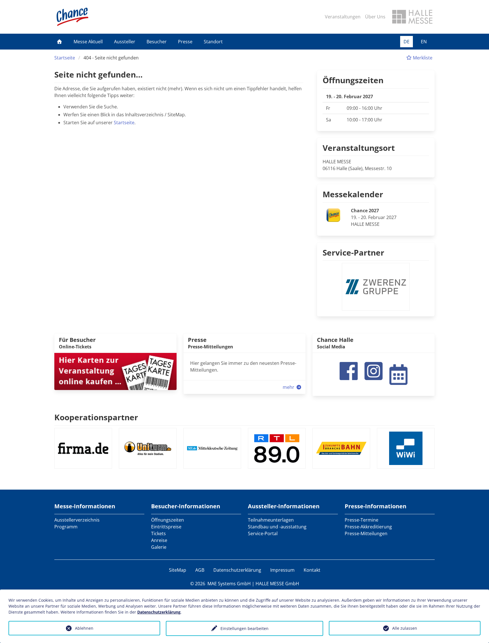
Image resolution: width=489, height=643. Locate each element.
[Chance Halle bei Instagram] (373, 370)
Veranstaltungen (343, 17)
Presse (185, 41)
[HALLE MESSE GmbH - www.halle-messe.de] (412, 16)
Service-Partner (353, 252)
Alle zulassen (404, 628)
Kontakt (312, 570)
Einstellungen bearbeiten (244, 628)
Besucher (157, 41)
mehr (289, 387)
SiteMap (177, 570)
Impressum (282, 570)
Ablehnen (84, 628)
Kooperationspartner (96, 417)
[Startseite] (59, 42)
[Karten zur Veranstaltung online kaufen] (115, 371)
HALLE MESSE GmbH (277, 583)
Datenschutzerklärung (237, 570)
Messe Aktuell (88, 41)
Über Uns (375, 17)
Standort (213, 41)
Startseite (64, 58)
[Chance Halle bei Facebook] (349, 370)
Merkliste (422, 58)
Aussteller (124, 41)
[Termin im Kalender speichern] (398, 374)
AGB (199, 570)
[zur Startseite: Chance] (72, 17)
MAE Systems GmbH (229, 583)
